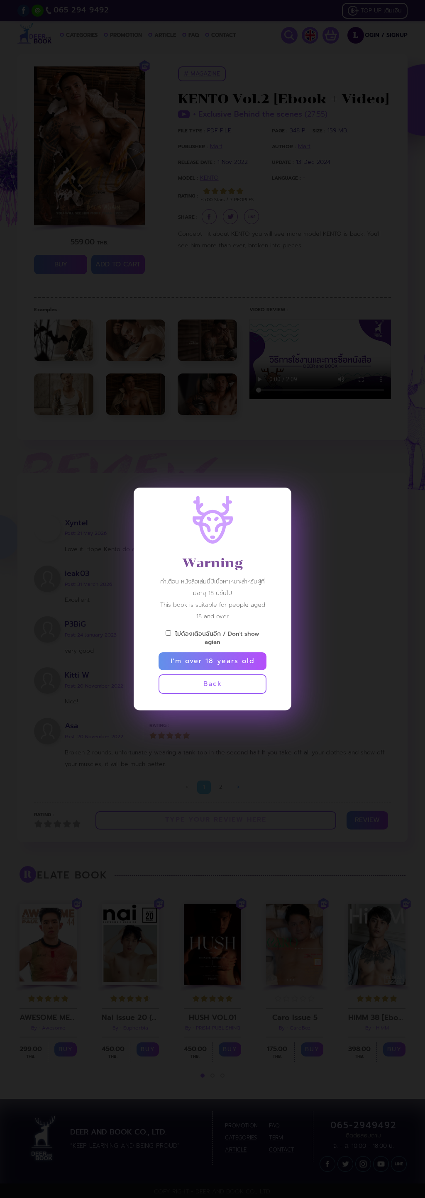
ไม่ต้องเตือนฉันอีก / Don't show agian (217, 637)
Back (212, 684)
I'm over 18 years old (213, 661)
